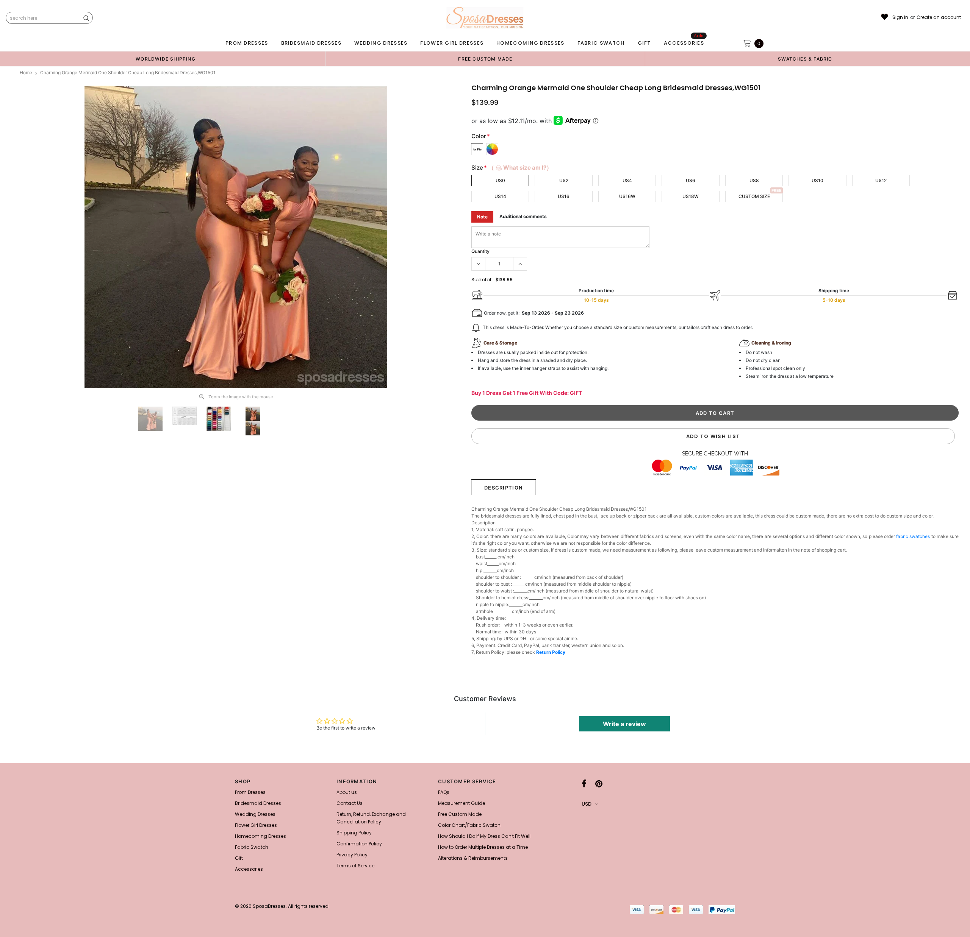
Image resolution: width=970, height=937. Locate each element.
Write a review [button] (624, 724)
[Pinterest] (598, 784)
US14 (500, 196)
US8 (754, 180)
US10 (817, 180)
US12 (881, 180)
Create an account (939, 17)
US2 (563, 180)
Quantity (480, 251)
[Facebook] (584, 784)
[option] (165, 58)
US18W (690, 196)
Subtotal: (481, 279)
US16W (627, 196)
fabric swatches (913, 536)
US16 (563, 196)
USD (586, 804)
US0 (500, 180)
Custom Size (754, 196)
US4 (627, 180)
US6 (690, 180)
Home (26, 72)
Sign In (900, 17)
